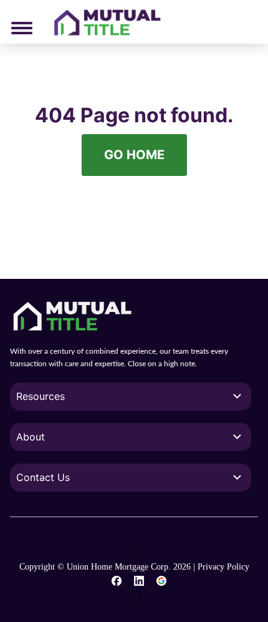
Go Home (134, 154)
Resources (40, 396)
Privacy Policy (223, 566)
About (30, 436)
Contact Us (43, 477)
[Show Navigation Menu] (21, 28)
